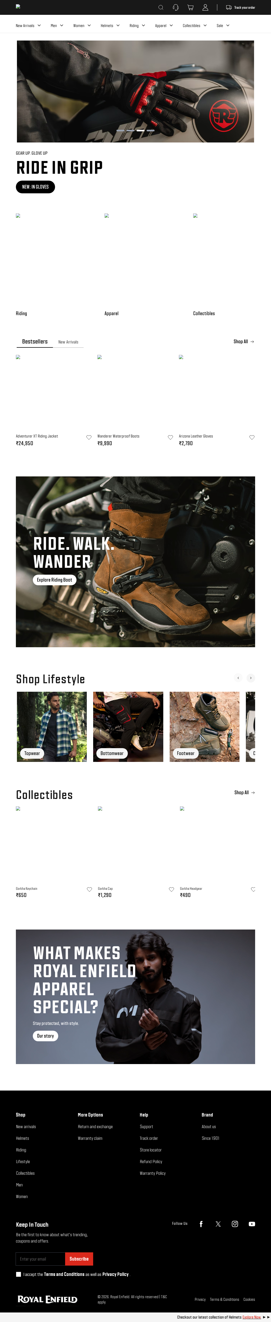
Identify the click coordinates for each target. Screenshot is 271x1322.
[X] (218, 1224)
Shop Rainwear (35, 186)
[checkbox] (18, 1274)
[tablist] (135, 341)
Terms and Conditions (64, 1274)
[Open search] (161, 7)
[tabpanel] (135, 402)
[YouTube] (252, 1224)
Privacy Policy (115, 1274)
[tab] (35, 342)
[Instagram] (235, 1224)
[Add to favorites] (89, 889)
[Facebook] (201, 1224)
